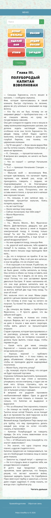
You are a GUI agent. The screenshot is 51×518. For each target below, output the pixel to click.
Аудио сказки (35, 42)
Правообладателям (17, 503)
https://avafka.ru (22, 512)
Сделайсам (16, 42)
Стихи (16, 52)
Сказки (35, 33)
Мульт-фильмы (16, 33)
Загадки (35, 52)
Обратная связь (35, 503)
